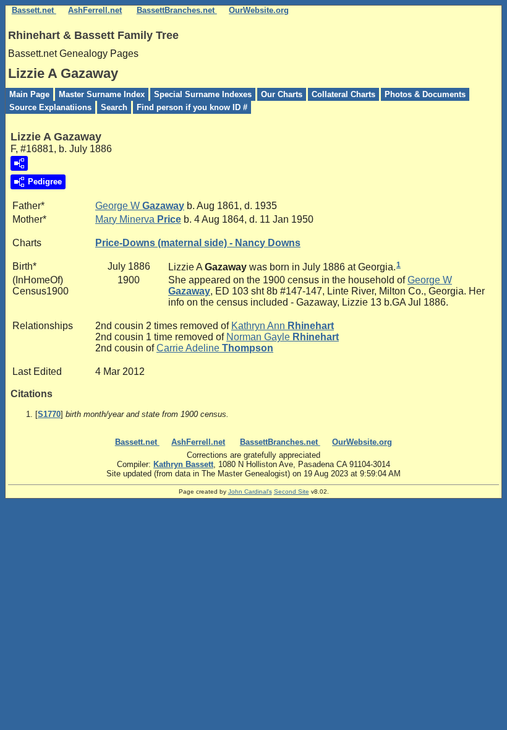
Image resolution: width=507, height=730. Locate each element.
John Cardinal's (250, 491)
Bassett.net (34, 10)
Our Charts (281, 94)
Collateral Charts (343, 94)
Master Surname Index (102, 94)
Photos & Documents (425, 94)
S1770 (49, 414)
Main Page (29, 94)
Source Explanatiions (50, 107)
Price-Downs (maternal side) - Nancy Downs (197, 243)
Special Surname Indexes (203, 94)
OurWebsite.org (259, 10)
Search (114, 107)
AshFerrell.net (95, 10)
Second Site (291, 491)
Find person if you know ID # (192, 107)
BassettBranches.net (177, 10)
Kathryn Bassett (183, 464)
